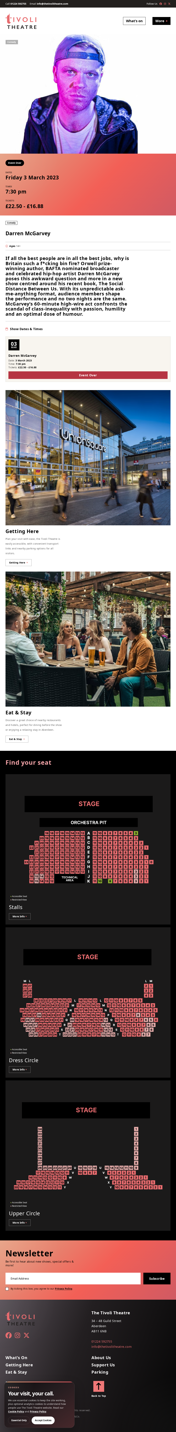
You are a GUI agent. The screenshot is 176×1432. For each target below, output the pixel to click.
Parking (99, 1372)
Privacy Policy (63, 1288)
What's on (134, 21)
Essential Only (19, 1420)
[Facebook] (161, 3)
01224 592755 (18, 3)
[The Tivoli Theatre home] (21, 21)
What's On (16, 1358)
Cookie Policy (16, 1411)
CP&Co (75, 1416)
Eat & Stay (16, 1372)
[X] (169, 3)
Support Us (103, 1365)
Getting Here (19, 1365)
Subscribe (157, 1278)
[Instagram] (165, 3)
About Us (101, 1358)
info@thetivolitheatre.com (52, 3)
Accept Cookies (43, 1420)
